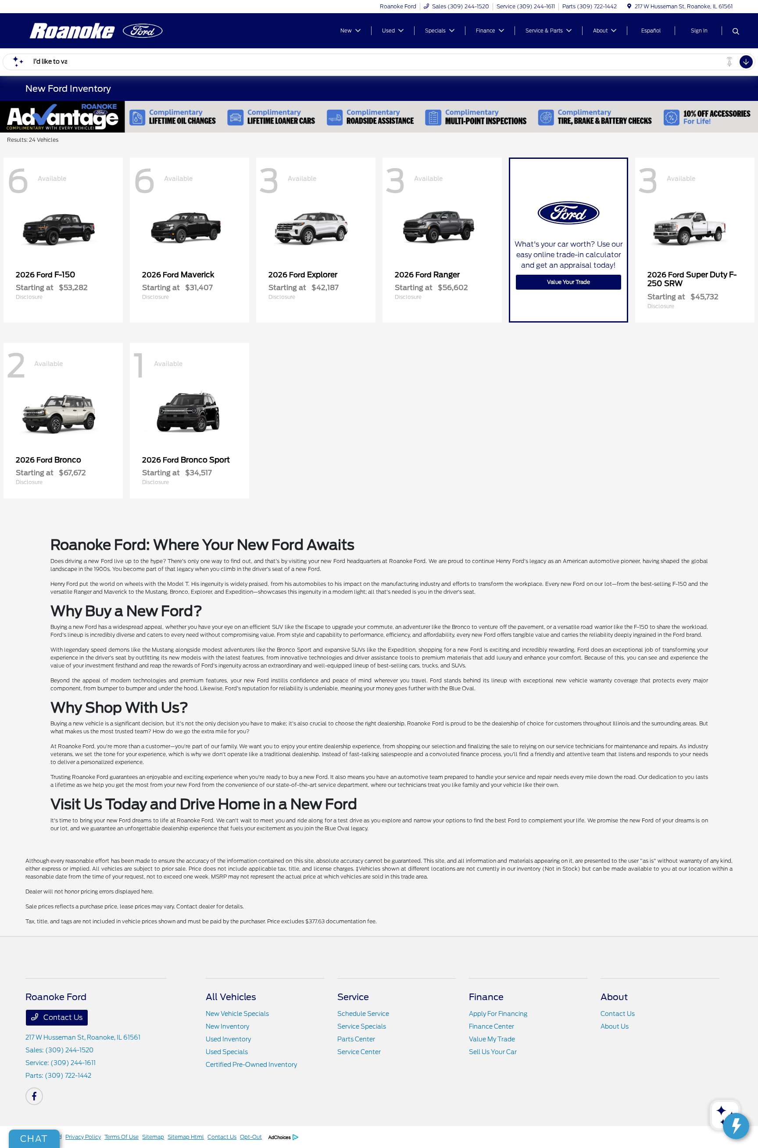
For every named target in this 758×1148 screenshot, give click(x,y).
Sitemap (153, 1137)
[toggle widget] (736, 1126)
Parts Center (356, 1039)
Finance (486, 997)
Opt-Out (251, 1137)
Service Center (359, 1051)
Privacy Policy (83, 1137)
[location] (629, 6)
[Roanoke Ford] (100, 30)
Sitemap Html (186, 1137)
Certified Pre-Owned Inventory (251, 1064)
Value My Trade (492, 1039)
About (614, 997)
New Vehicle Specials (237, 1013)
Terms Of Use (121, 1137)
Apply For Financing (498, 1013)
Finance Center (491, 1026)
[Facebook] (34, 1096)
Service (353, 997)
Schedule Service (363, 1013)
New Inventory (227, 1026)
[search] (736, 32)
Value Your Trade (568, 282)
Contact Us (62, 1017)
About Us (615, 1026)
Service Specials (361, 1026)
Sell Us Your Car (493, 1051)
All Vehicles (231, 997)
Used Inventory (228, 1039)
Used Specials (227, 1051)
